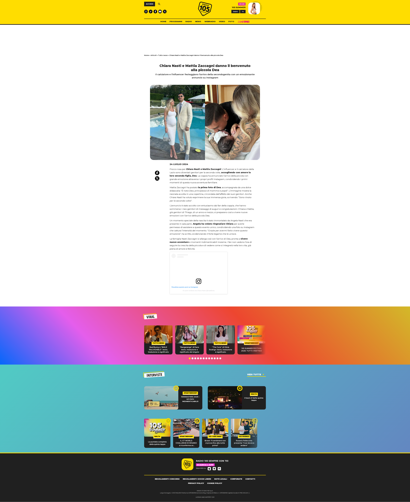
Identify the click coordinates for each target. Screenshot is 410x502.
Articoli (153, 55)
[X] (157, 178)
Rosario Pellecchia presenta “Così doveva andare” (244, 443)
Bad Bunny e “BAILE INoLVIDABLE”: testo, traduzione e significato (158, 349)
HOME (163, 21)
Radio (188, 21)
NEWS (198, 21)
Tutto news (163, 55)
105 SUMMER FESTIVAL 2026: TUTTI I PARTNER (251, 349)
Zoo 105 (243, 21)
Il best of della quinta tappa (253, 399)
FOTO (231, 21)
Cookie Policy (214, 483)
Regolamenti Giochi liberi (197, 479)
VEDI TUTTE (254, 374)
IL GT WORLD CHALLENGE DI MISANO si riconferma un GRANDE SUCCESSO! (186, 443)
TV (243, 11)
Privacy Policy (196, 483)
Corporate (236, 479)
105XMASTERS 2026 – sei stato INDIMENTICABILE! (190, 399)
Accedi (149, 4)
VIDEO (222, 21)
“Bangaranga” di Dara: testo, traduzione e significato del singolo (189, 349)
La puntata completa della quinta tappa (157, 443)
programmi (176, 21)
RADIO (235, 11)
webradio (210, 21)
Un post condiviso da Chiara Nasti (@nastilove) (199, 290)
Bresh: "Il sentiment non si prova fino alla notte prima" (215, 443)
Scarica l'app (205, 465)
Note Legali (220, 479)
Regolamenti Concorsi (167, 479)
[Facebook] (157, 173)
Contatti (250, 479)
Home (146, 55)
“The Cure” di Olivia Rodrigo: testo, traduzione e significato (220, 349)
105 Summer (239, 7)
